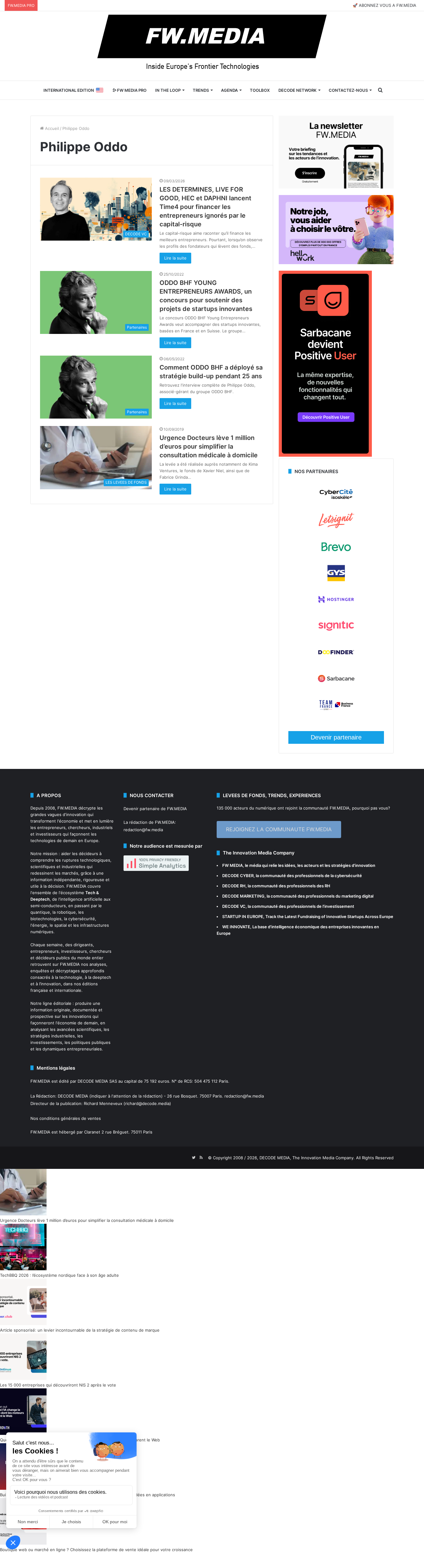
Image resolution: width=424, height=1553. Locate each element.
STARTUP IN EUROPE (242, 916)
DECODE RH (234, 885)
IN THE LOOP (168, 90)
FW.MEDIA (67, 807)
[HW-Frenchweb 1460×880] (336, 262)
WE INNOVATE (236, 926)
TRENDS (201, 90)
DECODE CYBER (238, 875)
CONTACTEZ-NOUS (348, 90)
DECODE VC (234, 906)
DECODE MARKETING (243, 896)
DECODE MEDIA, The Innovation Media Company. (307, 1157)
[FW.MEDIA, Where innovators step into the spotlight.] (212, 45)
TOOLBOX (260, 90)
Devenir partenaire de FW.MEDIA (155, 808)
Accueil (51, 128)
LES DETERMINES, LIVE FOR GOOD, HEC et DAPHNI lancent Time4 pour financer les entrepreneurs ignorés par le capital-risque (205, 207)
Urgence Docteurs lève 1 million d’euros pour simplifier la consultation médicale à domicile (209, 446)
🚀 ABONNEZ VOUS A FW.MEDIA (384, 5)
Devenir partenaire (336, 737)
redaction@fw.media (143, 829)
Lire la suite (175, 257)
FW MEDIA (232, 865)
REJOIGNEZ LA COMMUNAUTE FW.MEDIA (279, 829)
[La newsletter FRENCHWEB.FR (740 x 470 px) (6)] (336, 186)
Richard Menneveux (103, 1103)
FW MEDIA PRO (131, 90)
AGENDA (229, 90)
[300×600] (325, 455)
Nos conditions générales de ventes (65, 1118)
